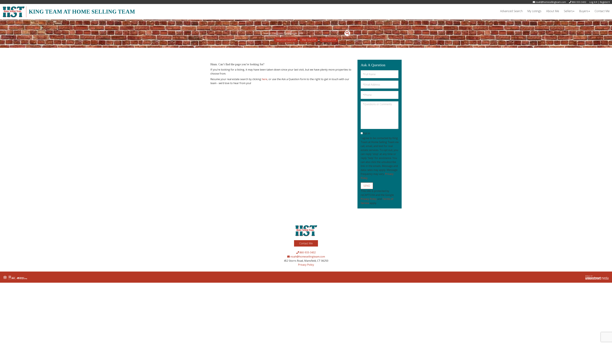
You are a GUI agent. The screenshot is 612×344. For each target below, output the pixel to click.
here (264, 79)
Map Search (308, 39)
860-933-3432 (578, 2)
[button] (345, 33)
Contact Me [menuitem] (602, 11)
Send (366, 185)
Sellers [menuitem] (568, 11)
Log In (592, 2)
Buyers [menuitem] (583, 11)
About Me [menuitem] (552, 11)
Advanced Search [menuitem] (511, 11)
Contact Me (306, 243)
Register (604, 2)
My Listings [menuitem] (534, 11)
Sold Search (328, 39)
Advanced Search (285, 39)
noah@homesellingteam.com (550, 2)
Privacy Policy (369, 199)
